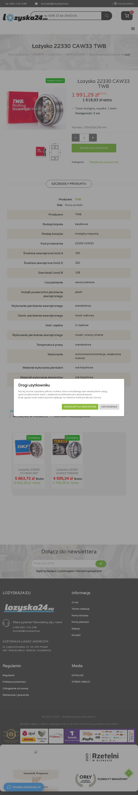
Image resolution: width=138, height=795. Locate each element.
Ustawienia (109, 406)
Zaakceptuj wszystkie (80, 406)
